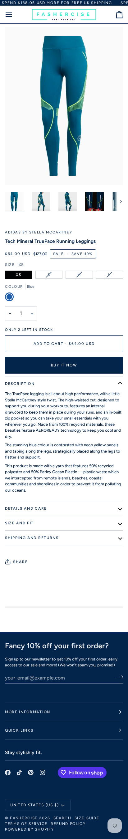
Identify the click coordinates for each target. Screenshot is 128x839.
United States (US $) (34, 805)
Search (62, 818)
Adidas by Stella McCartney (38, 232)
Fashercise (24, 818)
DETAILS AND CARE (26, 508)
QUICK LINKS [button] (19, 730)
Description (19, 383)
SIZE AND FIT (19, 523)
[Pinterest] (31, 772)
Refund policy (68, 824)
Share (20, 562)
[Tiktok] (19, 772)
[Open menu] (14, 14)
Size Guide (87, 818)
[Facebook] (8, 772)
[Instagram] (42, 772)
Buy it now (64, 365)
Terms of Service (26, 824)
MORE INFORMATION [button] (27, 712)
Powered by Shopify (29, 829)
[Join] (118, 677)
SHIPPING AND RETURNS (32, 538)
